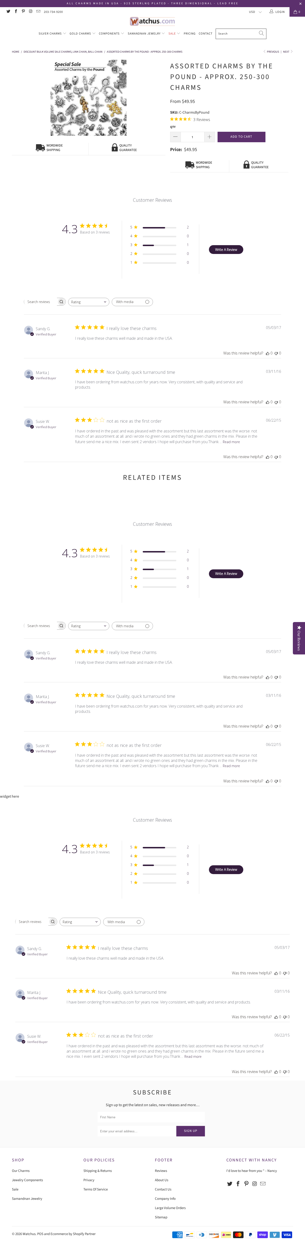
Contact (206, 33)
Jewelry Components (27, 1180)
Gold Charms (81, 33)
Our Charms (21, 1170)
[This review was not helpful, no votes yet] (276, 353)
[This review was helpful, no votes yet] (267, 353)
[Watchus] (152, 21)
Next (286, 52)
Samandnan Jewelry (145, 33)
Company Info (165, 1198)
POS (40, 1233)
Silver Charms (51, 33)
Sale (172, 33)
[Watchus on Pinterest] (23, 12)
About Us (161, 1180)
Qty (173, 127)
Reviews (161, 1170)
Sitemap (161, 1217)
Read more (231, 442)
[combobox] (88, 302)
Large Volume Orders (170, 1207)
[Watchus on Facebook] (15, 12)
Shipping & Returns (97, 1170)
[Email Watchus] (38, 12)
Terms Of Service (95, 1189)
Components (110, 33)
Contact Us (163, 1189)
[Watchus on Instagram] (30, 12)
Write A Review (226, 249)
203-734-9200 (53, 12)
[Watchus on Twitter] (8, 12)
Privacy (88, 1180)
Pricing (190, 33)
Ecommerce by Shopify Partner (73, 1233)
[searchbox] (40, 301)
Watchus (29, 1233)
